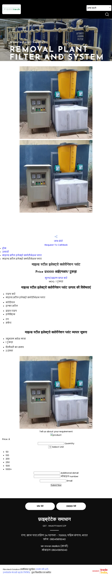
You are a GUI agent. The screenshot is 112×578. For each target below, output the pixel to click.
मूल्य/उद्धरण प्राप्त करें (56, 277)
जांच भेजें (58, 241)
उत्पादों (5, 251)
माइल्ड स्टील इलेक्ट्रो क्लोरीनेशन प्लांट (22, 255)
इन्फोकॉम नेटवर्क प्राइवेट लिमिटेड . (17, 572)
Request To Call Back (56, 244)
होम (4, 248)
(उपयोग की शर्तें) (41, 569)
